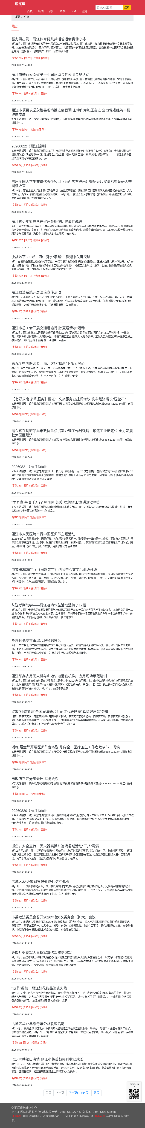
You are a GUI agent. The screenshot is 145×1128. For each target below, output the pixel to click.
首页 (30, 11)
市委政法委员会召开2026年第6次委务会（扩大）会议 (53, 917)
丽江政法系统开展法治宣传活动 (36, 292)
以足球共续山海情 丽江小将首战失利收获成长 (47, 1059)
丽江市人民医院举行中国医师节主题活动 (43, 534)
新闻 (41, 11)
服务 (85, 11)
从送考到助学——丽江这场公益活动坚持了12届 (48, 605)
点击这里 (100, 1116)
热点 (26, 16)
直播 (63, 11)
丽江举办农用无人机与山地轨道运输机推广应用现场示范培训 (59, 676)
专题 (74, 11)
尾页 (96, 1092)
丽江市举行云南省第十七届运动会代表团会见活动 (50, 75)
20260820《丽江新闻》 (29, 811)
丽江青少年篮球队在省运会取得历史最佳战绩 (46, 221)
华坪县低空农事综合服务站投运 (36, 641)
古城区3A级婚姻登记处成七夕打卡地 (40, 882)
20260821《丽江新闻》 (29, 467)
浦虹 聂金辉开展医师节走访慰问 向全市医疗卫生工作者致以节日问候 (65, 747)
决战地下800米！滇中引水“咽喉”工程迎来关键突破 (51, 257)
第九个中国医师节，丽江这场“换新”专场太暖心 (48, 363)
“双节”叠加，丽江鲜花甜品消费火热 (39, 988)
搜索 (126, 7)
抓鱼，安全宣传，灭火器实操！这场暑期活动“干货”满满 (55, 846)
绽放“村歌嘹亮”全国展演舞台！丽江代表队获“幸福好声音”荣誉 (59, 712)
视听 (52, 11)
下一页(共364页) (79, 1092)
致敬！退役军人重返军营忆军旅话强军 (41, 953)
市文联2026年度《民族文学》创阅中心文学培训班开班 (54, 569)
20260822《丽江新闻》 (29, 146)
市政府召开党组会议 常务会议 (35, 779)
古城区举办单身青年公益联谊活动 (38, 1024)
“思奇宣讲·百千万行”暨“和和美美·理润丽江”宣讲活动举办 (55, 502)
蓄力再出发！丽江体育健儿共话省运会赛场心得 (48, 39)
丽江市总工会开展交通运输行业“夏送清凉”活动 (48, 328)
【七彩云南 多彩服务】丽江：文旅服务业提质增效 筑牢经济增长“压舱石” (68, 399)
